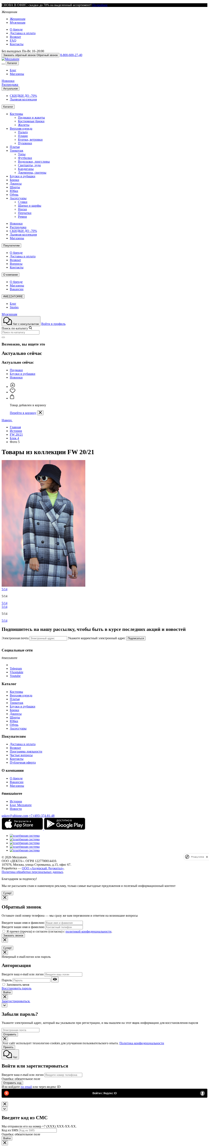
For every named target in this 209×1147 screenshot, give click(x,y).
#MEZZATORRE (13, 296)
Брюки (14, 180)
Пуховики (25, 143)
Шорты (15, 187)
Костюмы (16, 114)
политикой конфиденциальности (88, 931)
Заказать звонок (13, 935)
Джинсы (16, 183)
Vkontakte (16, 672)
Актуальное (10, 88)
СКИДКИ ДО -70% (23, 95)
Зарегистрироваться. (16, 1001)
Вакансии (16, 289)
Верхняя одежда (21, 128)
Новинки (8, 81)
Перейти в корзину (23, 413)
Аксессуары (18, 198)
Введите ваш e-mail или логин (23, 974)
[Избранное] (12, 392)
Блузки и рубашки (22, 176)
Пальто (23, 132)
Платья (15, 147)
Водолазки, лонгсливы (34, 161)
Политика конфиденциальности (141, 1043)
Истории (16, 801)
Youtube (15, 676)
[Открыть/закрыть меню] (3, 64)
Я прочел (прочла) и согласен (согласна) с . (59, 931)
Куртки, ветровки (30, 139)
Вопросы (16, 263)
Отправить (9, 1034)
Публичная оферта (23, 762)
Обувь (14, 194)
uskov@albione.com (15, 815)
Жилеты (23, 125)
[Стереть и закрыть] (3, 337)
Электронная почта (15, 638)
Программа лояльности (26, 751)
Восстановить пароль (16, 988)
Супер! (7, 893)
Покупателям (11, 245)
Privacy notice (197, 857)
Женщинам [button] (9, 12)
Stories (14, 307)
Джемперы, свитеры (32, 172)
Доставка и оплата (23, 33)
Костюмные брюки (31, 121)
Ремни (22, 216)
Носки (22, 209)
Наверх (7, 420)
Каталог (12, 63)
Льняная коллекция (23, 99)
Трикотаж (16, 150)
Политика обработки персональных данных (32, 872)
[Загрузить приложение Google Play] (64, 828)
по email (26, 1086)
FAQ (13, 40)
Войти (7, 992)
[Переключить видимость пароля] (55, 980)
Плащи (23, 136)
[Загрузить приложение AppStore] (23, 828)
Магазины (17, 74)
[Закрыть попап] (40, 412)
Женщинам (17, 19)
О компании (10, 274)
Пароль (7, 980)
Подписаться (136, 638)
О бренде (16, 29)
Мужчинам (17, 22)
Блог (13, 70)
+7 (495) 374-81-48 (41, 815)
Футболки (25, 158)
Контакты (16, 44)
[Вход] (12, 386)
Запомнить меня (18, 984)
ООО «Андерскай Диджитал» (43, 868)
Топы (22, 154)
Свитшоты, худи (29, 165)
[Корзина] (12, 398)
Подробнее (100, 5)
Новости (16, 808)
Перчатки (24, 213)
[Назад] (4, 1005)
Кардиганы (26, 169)
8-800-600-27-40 (71, 55)
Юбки (14, 191)
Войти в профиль (53, 324)
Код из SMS (10, 1130)
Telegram (16, 668)
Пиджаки (16, 370)
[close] (207, 856)
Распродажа (10, 84)
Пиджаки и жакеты (31, 117)
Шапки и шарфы (29, 205)
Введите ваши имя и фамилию (23, 922)
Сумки (22, 202)
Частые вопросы (21, 755)
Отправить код (12, 1082)
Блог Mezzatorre (21, 805)
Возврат (15, 37)
